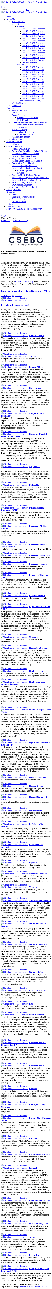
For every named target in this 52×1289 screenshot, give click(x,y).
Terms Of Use (41, 1287)
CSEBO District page (24, 282)
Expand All (17, 295)
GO (27, 9)
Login (3, 7)
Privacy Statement (25, 1287)
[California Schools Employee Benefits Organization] (24, 2)
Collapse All (6, 295)
